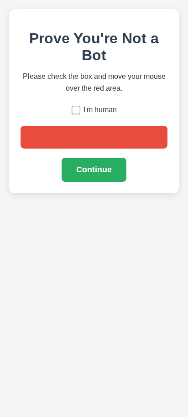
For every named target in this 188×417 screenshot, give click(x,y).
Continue (94, 169)
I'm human (100, 109)
